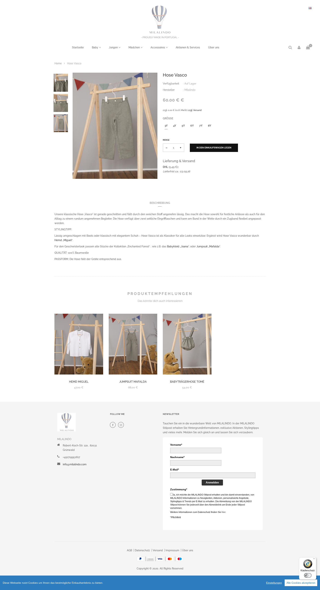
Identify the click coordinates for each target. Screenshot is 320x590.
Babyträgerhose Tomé (187, 381)
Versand (158, 550)
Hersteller (169, 89)
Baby (95, 47)
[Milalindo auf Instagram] (121, 425)
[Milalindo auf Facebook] (113, 425)
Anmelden (212, 482)
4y (174, 125)
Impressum (172, 550)
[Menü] (314, 559)
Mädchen (134, 47)
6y (192, 125)
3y (166, 125)
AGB (129, 550)
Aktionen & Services (188, 47)
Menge (166, 140)
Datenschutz (142, 550)
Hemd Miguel (79, 381)
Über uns (213, 47)
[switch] (307, 575)
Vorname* (176, 444)
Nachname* (177, 457)
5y (183, 125)
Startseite (78, 47)
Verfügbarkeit (171, 83)
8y (209, 125)
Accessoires (158, 47)
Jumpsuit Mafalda (133, 381)
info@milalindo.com (74, 464)
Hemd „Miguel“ (63, 240)
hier (223, 512)
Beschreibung (160, 202)
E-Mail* (174, 469)
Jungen (113, 47)
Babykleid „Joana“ (177, 246)
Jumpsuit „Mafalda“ (208, 246)
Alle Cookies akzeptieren (300, 582)
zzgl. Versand (195, 110)
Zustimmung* (178, 489)
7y (200, 125)
